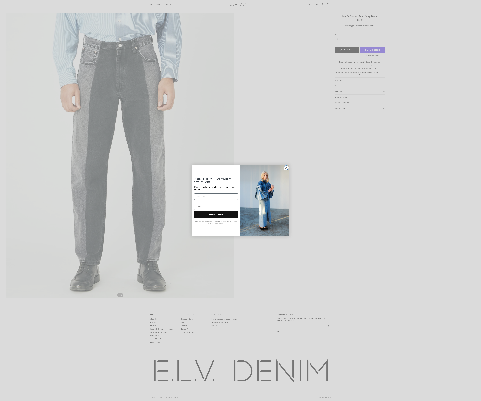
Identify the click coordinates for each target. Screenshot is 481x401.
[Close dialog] (286, 168)
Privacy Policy (233, 221)
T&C (211, 223)
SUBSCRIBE (216, 214)
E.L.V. (220, 221)
